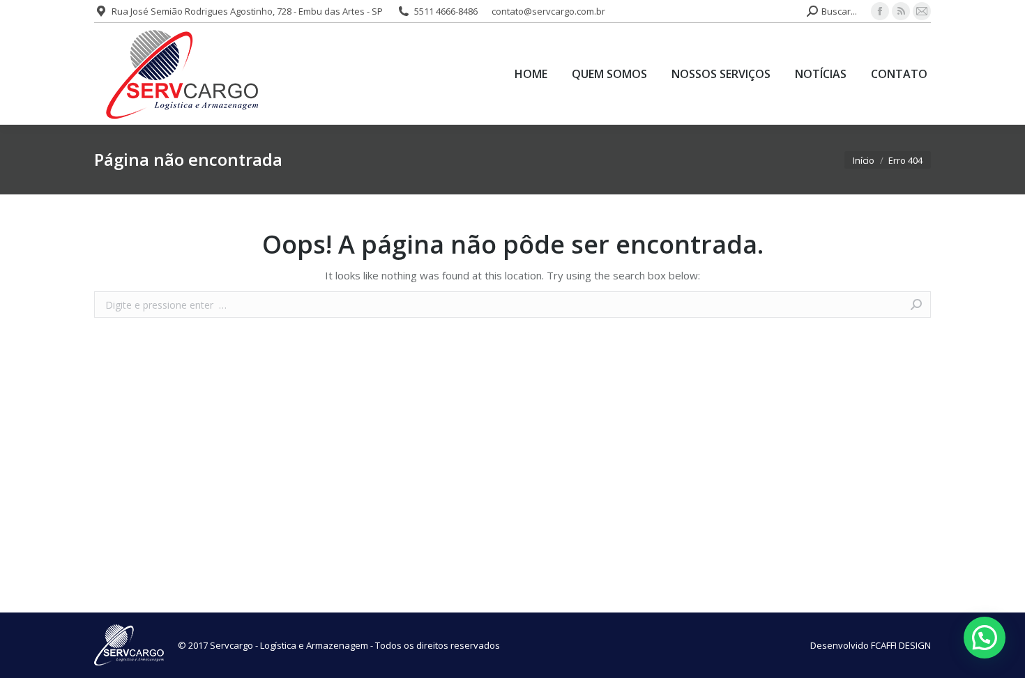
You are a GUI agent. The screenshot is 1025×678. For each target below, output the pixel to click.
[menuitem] (531, 74)
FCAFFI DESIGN (901, 645)
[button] (984, 637)
